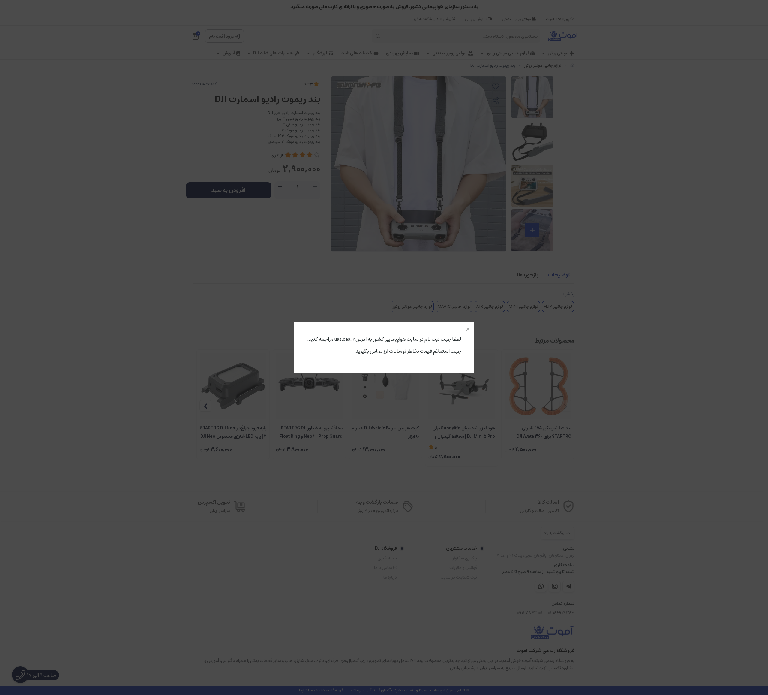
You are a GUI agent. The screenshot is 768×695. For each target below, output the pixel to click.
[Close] (467, 329)
